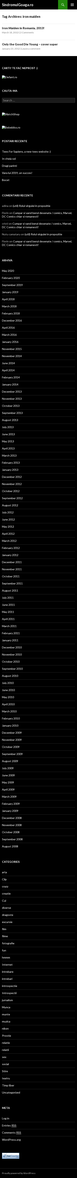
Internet (7, 964)
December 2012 (12, 476)
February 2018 (11, 313)
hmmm (6, 957)
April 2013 (8, 448)
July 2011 (8, 597)
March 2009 (9, 796)
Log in (5, 1118)
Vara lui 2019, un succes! (17, 172)
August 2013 (10, 420)
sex (4, 1057)
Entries (9, 1125)
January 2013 (10, 469)
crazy (5, 886)
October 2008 (11, 832)
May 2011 (8, 611)
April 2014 (8, 370)
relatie (6, 1042)
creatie (6, 893)
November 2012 (12, 484)
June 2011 (8, 604)
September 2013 (12, 413)
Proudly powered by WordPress (19, 1173)
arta (4, 872)
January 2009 (10, 810)
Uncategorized (11, 1092)
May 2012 (8, 526)
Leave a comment (31, 48)
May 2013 (8, 441)
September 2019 (12, 285)
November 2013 (12, 398)
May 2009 (8, 782)
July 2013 (8, 427)
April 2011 (8, 619)
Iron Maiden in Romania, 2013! (23, 28)
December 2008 (12, 818)
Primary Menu (72, 4)
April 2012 (8, 533)
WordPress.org (11, 1139)
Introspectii (9, 993)
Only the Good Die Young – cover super (30, 44)
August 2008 (10, 846)
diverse (6, 907)
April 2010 (8, 704)
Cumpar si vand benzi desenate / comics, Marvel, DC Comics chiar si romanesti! (37, 214)
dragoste (7, 914)
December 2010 (12, 647)
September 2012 (12, 498)
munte (6, 1014)
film (4, 929)
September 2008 (12, 839)
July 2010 (8, 683)
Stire (5, 1071)
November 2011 (12, 569)
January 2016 (10, 341)
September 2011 (12, 583)
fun (4, 950)
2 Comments (27, 32)
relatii (5, 1049)
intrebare (7, 971)
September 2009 (12, 754)
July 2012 (8, 512)
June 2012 (8, 519)
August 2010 (10, 675)
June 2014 (8, 363)
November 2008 (12, 825)
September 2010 (12, 668)
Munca (6, 1007)
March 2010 (9, 711)
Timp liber (8, 1085)
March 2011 (9, 626)
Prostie (6, 1035)
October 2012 (11, 491)
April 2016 (8, 327)
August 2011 (10, 590)
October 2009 (11, 746)
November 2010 (12, 654)
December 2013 (12, 391)
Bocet (5, 180)
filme (5, 936)
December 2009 (12, 732)
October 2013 (11, 405)
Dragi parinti (9, 165)
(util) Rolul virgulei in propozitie (31, 205)
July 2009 (8, 768)
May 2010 (8, 697)
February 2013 (11, 462)
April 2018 (8, 299)
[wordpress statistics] (10, 1155)
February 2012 (11, 548)
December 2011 (12, 562)
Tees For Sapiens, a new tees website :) (26, 151)
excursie (7, 922)
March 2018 (9, 306)
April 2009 (8, 789)
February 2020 (11, 277)
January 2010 (10, 725)
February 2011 (11, 633)
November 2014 (12, 356)
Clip (4, 879)
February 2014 (11, 377)
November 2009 (12, 739)
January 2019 (10, 292)
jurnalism (7, 1000)
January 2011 (10, 640)
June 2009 (8, 775)
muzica (6, 1021)
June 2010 (8, 690)
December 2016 (12, 320)
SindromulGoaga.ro (17, 5)
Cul (4, 900)
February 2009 (11, 803)
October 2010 (11, 661)
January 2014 (10, 384)
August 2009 (10, 761)
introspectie (9, 986)
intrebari (7, 978)
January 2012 (10, 555)
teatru (6, 1078)
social (5, 1064)
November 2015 (12, 349)
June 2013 (8, 434)
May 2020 (8, 270)
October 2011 (11, 576)
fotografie (8, 943)
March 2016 (9, 334)
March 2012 (9, 540)
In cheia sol (9, 158)
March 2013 (9, 455)
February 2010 (11, 718)
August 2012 (10, 505)
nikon (5, 1028)
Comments (11, 1132)
